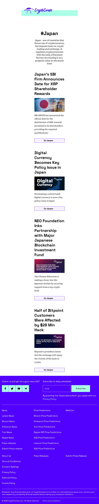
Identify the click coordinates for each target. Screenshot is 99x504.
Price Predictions (42, 410)
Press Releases (41, 456)
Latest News (8, 416)
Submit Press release (12, 448)
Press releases (9, 443)
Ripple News (8, 437)
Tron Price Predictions (44, 426)
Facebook (5, 388)
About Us (6, 456)
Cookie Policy (8, 483)
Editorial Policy (9, 477)
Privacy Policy (49, 399)
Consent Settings (10, 466)
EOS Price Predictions (44, 437)
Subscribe (81, 388)
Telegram (25, 388)
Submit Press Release (76, 456)
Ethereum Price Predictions (47, 421)
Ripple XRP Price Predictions (47, 432)
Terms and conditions (51, 501)
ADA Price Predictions (44, 448)
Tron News (7, 432)
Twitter (12, 388)
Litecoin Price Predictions (46, 443)
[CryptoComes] (38, 10)
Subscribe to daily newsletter (57, 381)
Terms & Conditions (11, 461)
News (4, 410)
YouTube (18, 388)
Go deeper (48, 140)
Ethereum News (9, 426)
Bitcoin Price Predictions (46, 416)
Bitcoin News (8, 421)
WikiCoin (70, 410)
